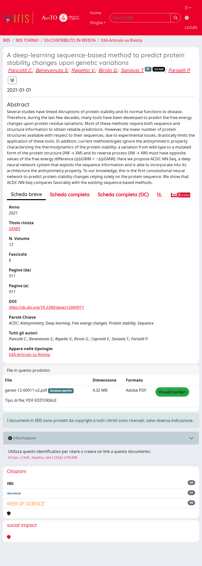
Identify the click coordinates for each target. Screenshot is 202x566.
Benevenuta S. (51, 70)
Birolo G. (108, 70)
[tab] (159, 194)
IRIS (6, 40)
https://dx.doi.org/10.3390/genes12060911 (46, 307)
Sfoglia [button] (96, 22)
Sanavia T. (132, 70)
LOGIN (191, 27)
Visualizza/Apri (172, 392)
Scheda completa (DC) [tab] (123, 194)
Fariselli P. (179, 70)
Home (95, 12)
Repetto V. (83, 70)
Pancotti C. (20, 70)
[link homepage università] (60, 18)
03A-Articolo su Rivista (121, 40)
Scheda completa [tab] (69, 194)
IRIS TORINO (27, 40)
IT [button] (186, 8)
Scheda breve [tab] (26, 194)
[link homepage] (18, 18)
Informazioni (24, 437)
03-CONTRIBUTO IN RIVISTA (70, 40)
